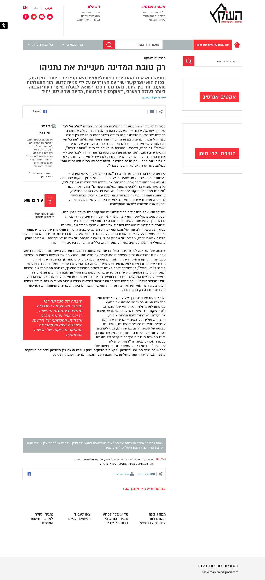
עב (36, 7)
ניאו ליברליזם (108, 464)
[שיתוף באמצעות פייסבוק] (45, 112)
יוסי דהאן (160, 97)
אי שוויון (149, 459)
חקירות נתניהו (145, 464)
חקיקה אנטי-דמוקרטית (89, 459)
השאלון (94, 6)
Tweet (37, 111)
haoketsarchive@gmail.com (220, 572)
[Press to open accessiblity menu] (4, 26)
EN (25, 7)
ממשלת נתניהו (126, 464)
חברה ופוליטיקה (155, 58)
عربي (49, 7)
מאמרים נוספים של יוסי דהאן (41, 175)
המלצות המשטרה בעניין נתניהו (123, 459)
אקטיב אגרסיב (153, 6)
